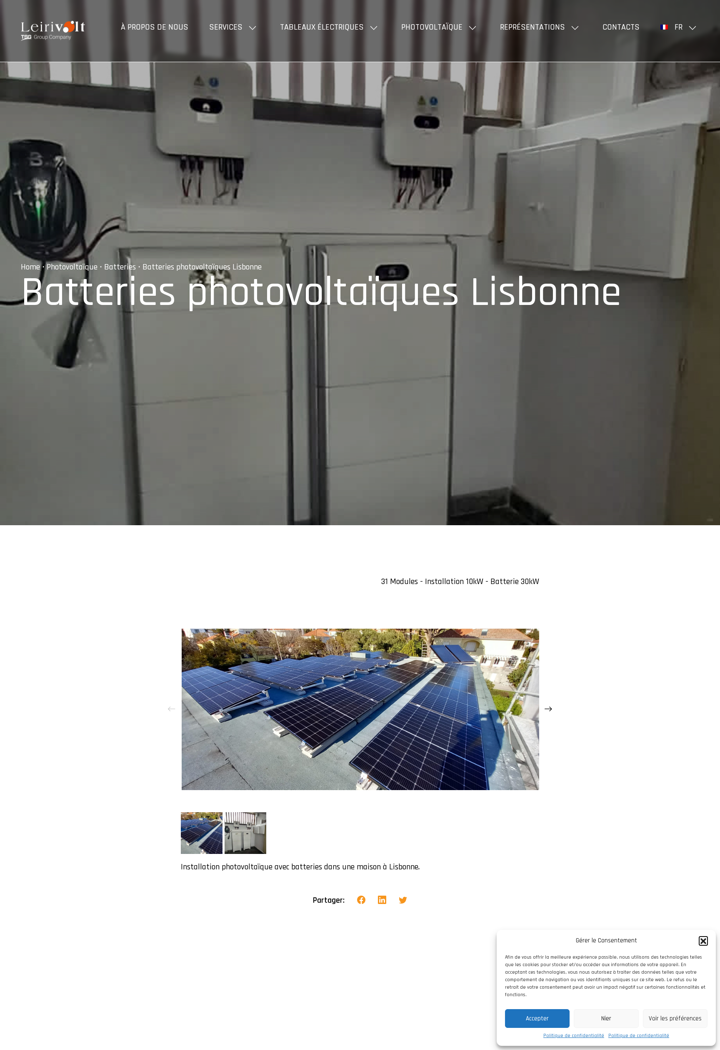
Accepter (537, 1018)
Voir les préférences (675, 1018)
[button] (703, 941)
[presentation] (172, 709)
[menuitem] (679, 27)
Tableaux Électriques (322, 27)
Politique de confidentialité (573, 1035)
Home (30, 267)
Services (225, 27)
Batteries (120, 267)
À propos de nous (154, 27)
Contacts (621, 27)
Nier (606, 1018)
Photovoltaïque (431, 27)
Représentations (532, 27)
